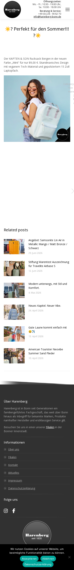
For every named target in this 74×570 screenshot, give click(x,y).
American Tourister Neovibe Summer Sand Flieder (45, 351)
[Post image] (14, 246)
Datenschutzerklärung (21, 488)
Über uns (13, 449)
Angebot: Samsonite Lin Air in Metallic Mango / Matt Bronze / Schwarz (47, 244)
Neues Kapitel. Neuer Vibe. (44, 305)
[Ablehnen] (69, 557)
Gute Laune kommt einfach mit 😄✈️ (47, 329)
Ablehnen (48, 558)
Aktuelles (13, 472)
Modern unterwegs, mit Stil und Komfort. (47, 286)
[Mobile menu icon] (67, 9)
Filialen (50, 427)
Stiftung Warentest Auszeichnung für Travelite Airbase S (48, 264)
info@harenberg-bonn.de (47, 16)
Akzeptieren (29, 558)
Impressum (15, 480)
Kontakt (13, 465)
